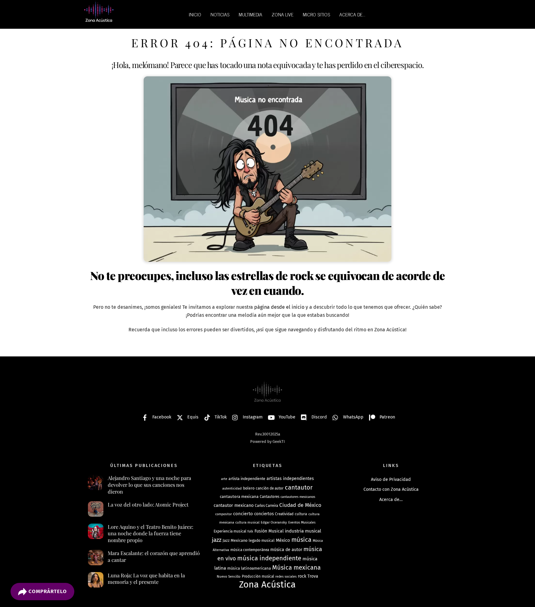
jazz (216, 539)
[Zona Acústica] (98, 19)
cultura (301, 514)
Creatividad (284, 514)
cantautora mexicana (239, 496)
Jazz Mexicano (235, 540)
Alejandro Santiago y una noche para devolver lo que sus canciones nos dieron (149, 485)
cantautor (299, 487)
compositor (223, 514)
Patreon (386, 417)
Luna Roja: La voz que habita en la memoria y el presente (146, 578)
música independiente (269, 558)
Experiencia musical (230, 531)
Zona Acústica (267, 584)
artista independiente (246, 478)
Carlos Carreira (266, 505)
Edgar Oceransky (274, 522)
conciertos (264, 513)
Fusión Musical (269, 531)
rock (302, 576)
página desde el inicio (279, 307)
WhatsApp (352, 417)
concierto (243, 513)
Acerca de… (391, 499)
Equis (192, 417)
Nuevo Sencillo (229, 576)
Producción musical (258, 576)
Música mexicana (296, 567)
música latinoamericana (249, 568)
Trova (312, 576)
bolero (248, 488)
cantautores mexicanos (298, 497)
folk (250, 531)
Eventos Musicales (301, 522)
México (283, 540)
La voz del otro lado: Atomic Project (148, 504)
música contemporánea (249, 550)
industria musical (303, 531)
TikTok (220, 417)
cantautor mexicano (234, 505)
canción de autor (270, 488)
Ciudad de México (300, 505)
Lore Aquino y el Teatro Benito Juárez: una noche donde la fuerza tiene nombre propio (150, 533)
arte (224, 479)
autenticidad (232, 488)
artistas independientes (290, 478)
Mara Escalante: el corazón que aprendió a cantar (154, 556)
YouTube (286, 417)
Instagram (252, 417)
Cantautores (269, 497)
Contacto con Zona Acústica (391, 489)
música (301, 539)
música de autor (286, 549)
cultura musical (247, 522)
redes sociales (286, 577)
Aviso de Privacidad (391, 479)
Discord (318, 417)
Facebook (161, 417)
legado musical (262, 540)
